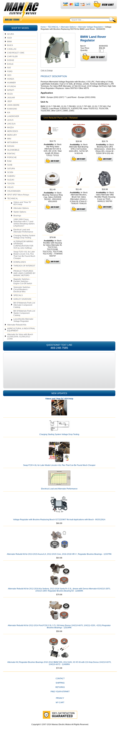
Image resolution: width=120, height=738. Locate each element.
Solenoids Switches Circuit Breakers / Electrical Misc (21, 289)
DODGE (10, 60)
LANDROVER (13, 116)
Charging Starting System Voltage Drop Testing (24, 236)
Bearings (17, 216)
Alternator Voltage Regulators (90, 27)
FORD (9, 71)
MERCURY (12, 135)
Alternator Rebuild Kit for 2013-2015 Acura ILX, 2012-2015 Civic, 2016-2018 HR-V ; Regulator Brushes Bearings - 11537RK (59, 554)
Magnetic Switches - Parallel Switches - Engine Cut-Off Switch (22, 281)
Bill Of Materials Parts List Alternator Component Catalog (24, 305)
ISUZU (10, 94)
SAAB (9, 165)
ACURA (10, 34)
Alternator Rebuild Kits (16, 325)
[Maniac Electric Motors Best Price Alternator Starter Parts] (21, 12)
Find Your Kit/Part (60, 692)
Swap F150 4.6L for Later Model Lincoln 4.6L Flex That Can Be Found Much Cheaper (24, 255)
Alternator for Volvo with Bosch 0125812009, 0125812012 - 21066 (20, 336)
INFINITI (10, 90)
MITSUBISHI (12, 142)
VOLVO (10, 187)
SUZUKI (10, 180)
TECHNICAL (12, 198)
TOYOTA (11, 183)
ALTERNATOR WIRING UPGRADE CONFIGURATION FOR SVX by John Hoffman (23, 244)
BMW (9, 41)
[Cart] (103, 4)
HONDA (10, 79)
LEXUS (10, 120)
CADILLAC (12, 49)
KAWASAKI (12, 109)
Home (43, 27)
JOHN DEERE (13, 105)
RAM (9, 161)
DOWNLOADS (19, 262)
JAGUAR (11, 98)
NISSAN (10, 146)
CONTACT (60, 678)
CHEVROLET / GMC (16, 53)
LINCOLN (11, 124)
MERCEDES (12, 131)
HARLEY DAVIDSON (22, 299)
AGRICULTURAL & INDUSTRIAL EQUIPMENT (21, 329)
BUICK (10, 45)
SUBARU (11, 176)
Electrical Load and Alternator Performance (23, 231)
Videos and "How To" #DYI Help (22, 203)
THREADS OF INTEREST (24, 266)
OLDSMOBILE (13, 150)
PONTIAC (11, 154)
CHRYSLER (12, 56)
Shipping (60, 683)
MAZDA (10, 127)
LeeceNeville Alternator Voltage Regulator (23, 320)
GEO (9, 75)
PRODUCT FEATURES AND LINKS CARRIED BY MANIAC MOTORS (24, 273)
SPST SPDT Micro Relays (18, 195)
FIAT (9, 68)
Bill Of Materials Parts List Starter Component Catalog (24, 313)
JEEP (9, 101)
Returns (60, 687)
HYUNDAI (11, 86)
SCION (10, 172)
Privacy (60, 698)
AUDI (9, 38)
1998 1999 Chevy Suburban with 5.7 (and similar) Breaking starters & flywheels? (24, 222)
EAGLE (10, 64)
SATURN (11, 169)
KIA (8, 112)
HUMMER (11, 83)
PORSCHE (12, 157)
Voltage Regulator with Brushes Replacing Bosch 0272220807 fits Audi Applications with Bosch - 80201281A (59, 519)
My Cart (60, 702)
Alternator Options (21, 208)
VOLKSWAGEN (13, 191)
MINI (9, 139)
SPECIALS (18, 295)
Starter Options (19, 212)
